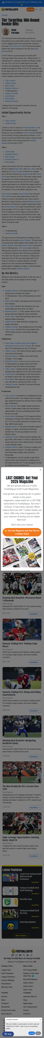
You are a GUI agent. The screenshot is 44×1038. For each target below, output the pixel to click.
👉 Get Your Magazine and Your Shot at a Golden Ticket (22, 532)
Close (38, 1033)
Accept (31, 1033)
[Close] (40, 1019)
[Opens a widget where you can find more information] (8, 1034)
